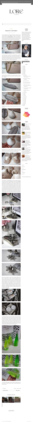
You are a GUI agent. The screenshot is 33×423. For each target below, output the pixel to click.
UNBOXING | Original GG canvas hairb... (5, 401)
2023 (23, 69)
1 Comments (4, 388)
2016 (23, 105)
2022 (23, 70)
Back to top (29, 421)
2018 (23, 104)
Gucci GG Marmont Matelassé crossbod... (11, 400)
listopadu (24, 92)
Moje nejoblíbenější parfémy (26, 82)
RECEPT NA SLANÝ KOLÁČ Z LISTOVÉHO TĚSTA (28, 133)
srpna (24, 95)
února (24, 102)
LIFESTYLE (11, 28)
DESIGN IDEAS (24, 169)
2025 (23, 67)
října (23, 93)
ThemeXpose (9, 421)
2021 (23, 71)
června (24, 97)
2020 (23, 72)
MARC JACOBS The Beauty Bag (17, 401)
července (24, 96)
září (23, 94)
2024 (23, 68)
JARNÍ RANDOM (27, 140)
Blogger (30, 176)
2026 (23, 66)
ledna (24, 103)
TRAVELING (23, 172)
